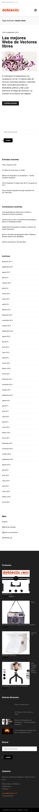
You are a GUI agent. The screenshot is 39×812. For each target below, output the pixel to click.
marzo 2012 (6, 363)
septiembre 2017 (7, 267)
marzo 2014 (6, 293)
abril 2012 (5, 358)
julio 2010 (5, 470)
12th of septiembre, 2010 (10, 32)
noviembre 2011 (7, 384)
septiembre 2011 (7, 395)
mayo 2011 (5, 416)
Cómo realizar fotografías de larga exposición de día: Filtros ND (18, 191)
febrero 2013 (6, 310)
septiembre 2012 (7, 331)
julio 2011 (5, 406)
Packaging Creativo (15, 222)
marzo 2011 (6, 427)
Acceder (4, 522)
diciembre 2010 (7, 443)
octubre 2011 (6, 390)
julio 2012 (5, 342)
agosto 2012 (6, 336)
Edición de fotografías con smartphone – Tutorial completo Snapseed (18, 176)
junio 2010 (5, 475)
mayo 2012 (5, 352)
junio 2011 (5, 411)
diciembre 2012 (7, 315)
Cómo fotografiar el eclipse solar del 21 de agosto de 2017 (19, 184)
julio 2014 (5, 288)
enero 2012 (6, 374)
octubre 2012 (6, 326)
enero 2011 (6, 438)
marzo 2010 (6, 491)
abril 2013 (5, 304)
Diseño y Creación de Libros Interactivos (16, 213)
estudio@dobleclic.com (11, 2)
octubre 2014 (6, 283)
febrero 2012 (6, 368)
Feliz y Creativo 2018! (9, 165)
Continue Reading (10, 103)
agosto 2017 (6, 272)
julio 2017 (5, 277)
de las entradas (9, 527)
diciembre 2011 (7, 379)
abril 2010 (5, 486)
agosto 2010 (6, 465)
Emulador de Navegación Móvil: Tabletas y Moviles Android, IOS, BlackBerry (19, 235)
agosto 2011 (6, 400)
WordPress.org (7, 538)
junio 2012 (5, 347)
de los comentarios (10, 532)
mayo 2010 (5, 481)
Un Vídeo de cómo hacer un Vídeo (13, 170)
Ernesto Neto (21, 242)
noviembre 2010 (7, 449)
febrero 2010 (6, 497)
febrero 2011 (6, 432)
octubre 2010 (6, 454)
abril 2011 (5, 422)
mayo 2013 (5, 299)
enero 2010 (6, 502)
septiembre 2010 (7, 459)
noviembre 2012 (7, 320)
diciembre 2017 (7, 261)
